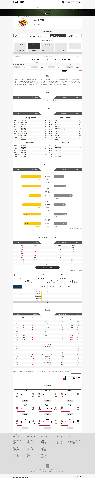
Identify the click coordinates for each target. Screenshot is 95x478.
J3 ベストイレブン (57, 446)
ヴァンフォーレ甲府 (62, 59)
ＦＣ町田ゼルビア (16, 444)
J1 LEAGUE (15, 434)
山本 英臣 (57, 124)
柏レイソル (14, 441)
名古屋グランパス (16, 449)
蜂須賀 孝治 (24, 122)
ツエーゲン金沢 (43, 443)
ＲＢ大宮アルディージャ (31, 444)
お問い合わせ (57, 469)
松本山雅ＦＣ (43, 441)
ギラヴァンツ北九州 (44, 455)
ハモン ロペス (24, 154)
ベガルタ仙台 (35, 59)
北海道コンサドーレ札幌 (31, 436)
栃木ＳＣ (42, 437)
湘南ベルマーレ (29, 447)
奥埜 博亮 (23, 130)
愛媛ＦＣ (42, 453)
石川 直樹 (23, 128)
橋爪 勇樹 (57, 128)
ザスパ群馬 (42, 439)
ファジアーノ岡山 (16, 455)
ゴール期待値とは (71, 446)
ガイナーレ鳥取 (43, 449)
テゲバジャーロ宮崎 (30, 458)
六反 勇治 (23, 120)
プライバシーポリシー (47, 469)
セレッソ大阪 (15, 453)
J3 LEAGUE (43, 434)
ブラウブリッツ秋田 (30, 440)
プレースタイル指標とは (72, 442)
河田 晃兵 (57, 120)
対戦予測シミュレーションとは (73, 444)
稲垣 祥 (57, 135)
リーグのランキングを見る (47, 267)
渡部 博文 (23, 126)
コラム (69, 436)
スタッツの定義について (76, 373)
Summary (56, 434)
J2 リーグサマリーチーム (58, 440)
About (66, 7)
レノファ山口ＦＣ (44, 450)
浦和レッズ (14, 439)
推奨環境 (40, 469)
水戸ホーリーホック (16, 437)
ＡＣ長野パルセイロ (44, 442)
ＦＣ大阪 (42, 447)
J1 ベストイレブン (57, 439)
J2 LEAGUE (29, 434)
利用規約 (37, 469)
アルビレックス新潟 (30, 449)
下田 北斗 (57, 131)
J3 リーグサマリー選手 (58, 444)
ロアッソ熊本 (43, 456)
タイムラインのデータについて (74, 228)
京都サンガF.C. (15, 450)
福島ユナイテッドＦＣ (44, 436)
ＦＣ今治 (28, 455)
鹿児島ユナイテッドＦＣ (45, 457)
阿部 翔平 (57, 133)
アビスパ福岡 (15, 457)
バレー (56, 139)
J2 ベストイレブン (57, 442)
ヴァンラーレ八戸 (30, 437)
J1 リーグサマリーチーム (58, 436)
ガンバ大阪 (14, 451)
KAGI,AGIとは (70, 441)
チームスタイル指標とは (72, 443)
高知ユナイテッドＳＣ (44, 454)
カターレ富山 (29, 450)
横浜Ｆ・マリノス (16, 447)
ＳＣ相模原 (42, 440)
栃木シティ (28, 443)
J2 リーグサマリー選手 (58, 441)
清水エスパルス (15, 448)
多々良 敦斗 (24, 124)
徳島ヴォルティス (30, 454)
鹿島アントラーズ (16, 436)
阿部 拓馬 (57, 137)
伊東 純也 (58, 156)
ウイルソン (23, 139)
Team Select (75, 7)
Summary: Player (37, 7)
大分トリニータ (29, 457)
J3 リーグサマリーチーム (58, 443)
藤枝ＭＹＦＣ (29, 453)
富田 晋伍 (23, 131)
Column (56, 7)
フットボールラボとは (72, 439)
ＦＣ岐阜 (42, 444)
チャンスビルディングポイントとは (73, 270)
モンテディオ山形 (30, 441)
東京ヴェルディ (15, 443)
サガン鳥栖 (28, 456)
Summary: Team (28, 7)
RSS (80, 70)
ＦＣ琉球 (42, 458)
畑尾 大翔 (58, 147)
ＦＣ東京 (14, 442)
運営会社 (52, 469)
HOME (18, 7)
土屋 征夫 (57, 122)
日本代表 (70, 437)
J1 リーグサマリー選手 (58, 437)
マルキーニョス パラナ (61, 130)
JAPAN (46, 7)
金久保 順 (23, 149)
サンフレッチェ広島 (16, 456)
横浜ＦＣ (28, 446)
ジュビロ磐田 (29, 451)
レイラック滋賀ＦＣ (44, 446)
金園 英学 (23, 137)
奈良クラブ (42, 448)
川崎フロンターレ (16, 446)
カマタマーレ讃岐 (44, 451)
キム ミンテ (24, 133)
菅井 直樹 (23, 147)
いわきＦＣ (28, 442)
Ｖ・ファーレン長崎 (16, 458)
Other (69, 434)
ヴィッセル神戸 (15, 454)
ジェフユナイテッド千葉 (17, 440)
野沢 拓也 (23, 135)
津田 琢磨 (57, 126)
